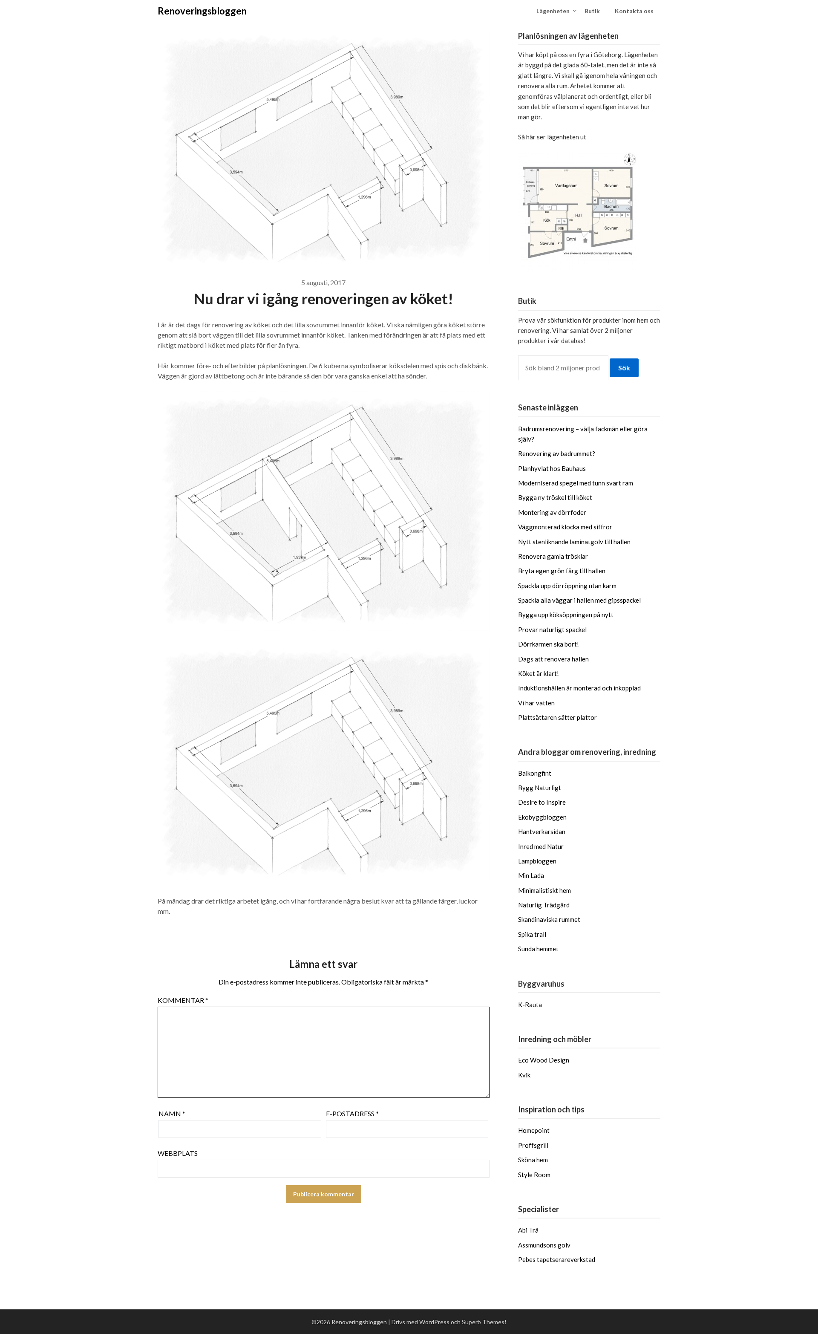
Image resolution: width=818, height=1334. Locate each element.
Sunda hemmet (538, 949)
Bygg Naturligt (539, 787)
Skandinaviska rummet (549, 919)
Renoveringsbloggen (202, 11)
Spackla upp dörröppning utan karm (567, 585)
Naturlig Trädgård (544, 905)
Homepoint (534, 1130)
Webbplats (178, 1153)
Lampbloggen (537, 861)
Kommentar (183, 1000)
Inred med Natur (541, 846)
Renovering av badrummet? (556, 453)
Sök (624, 368)
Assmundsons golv (544, 1245)
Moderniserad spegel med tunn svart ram (575, 483)
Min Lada (531, 875)
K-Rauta (530, 1004)
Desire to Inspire (542, 802)
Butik (592, 10)
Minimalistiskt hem (544, 890)
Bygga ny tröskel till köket (555, 497)
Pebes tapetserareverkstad (556, 1259)
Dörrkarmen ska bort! (548, 644)
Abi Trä (528, 1230)
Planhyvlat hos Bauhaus (552, 468)
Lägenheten (553, 10)
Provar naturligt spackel (552, 629)
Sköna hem (533, 1160)
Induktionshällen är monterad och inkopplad (579, 688)
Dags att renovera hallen (553, 659)
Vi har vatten (536, 703)
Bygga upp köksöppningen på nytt (566, 614)
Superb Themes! (484, 1321)
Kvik (524, 1075)
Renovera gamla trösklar (553, 556)
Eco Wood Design (543, 1060)
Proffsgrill (533, 1145)
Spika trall (532, 934)
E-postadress (352, 1113)
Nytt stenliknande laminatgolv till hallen (574, 542)
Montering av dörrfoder (552, 512)
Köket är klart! (538, 673)
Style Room (534, 1174)
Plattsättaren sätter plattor (557, 717)
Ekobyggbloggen (542, 817)
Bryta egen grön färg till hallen (561, 571)
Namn (171, 1113)
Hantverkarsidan (541, 831)
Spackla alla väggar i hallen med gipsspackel (579, 600)
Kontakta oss (634, 10)
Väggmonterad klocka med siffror (565, 527)
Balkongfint (534, 773)
